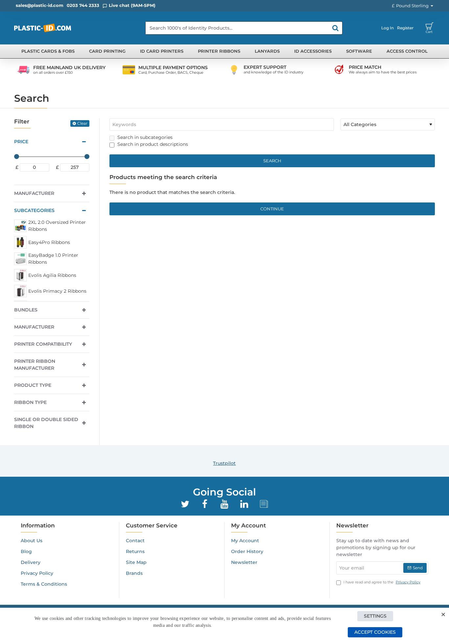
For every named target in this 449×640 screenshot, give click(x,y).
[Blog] (264, 504)
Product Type (32, 385)
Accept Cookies (375, 632)
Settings (375, 616)
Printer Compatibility (43, 344)
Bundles (25, 310)
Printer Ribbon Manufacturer (34, 364)
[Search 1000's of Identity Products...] (335, 28)
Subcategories (34, 210)
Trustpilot (224, 463)
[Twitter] (185, 504)
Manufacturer (34, 193)
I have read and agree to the (381, 582)
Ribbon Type (30, 402)
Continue (272, 208)
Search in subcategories (144, 137)
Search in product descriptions (152, 144)
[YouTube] (224, 504)
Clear (82, 123)
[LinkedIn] (244, 504)
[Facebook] (204, 504)
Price (21, 142)
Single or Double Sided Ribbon (46, 422)
